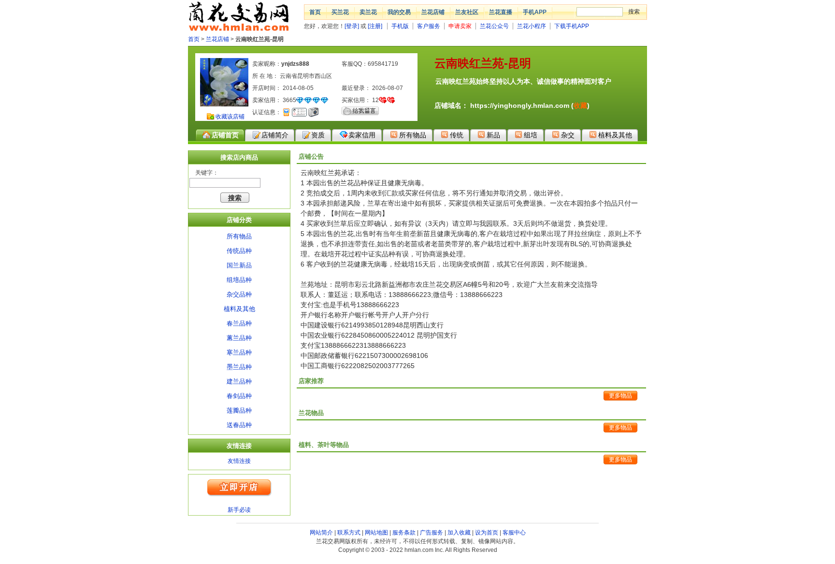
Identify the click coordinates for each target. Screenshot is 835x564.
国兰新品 (239, 265)
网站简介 (321, 532)
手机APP (535, 12)
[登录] (352, 26)
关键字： (206, 172)
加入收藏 (459, 532)
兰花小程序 (531, 26)
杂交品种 (239, 294)
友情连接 (239, 461)
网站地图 (376, 532)
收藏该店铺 (230, 116)
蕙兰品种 (239, 337)
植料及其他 (615, 135)
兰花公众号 (494, 26)
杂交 (568, 135)
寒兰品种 (239, 352)
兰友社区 (466, 12)
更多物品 (620, 395)
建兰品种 (239, 381)
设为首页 (486, 532)
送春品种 (239, 425)
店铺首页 (225, 135)
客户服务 (428, 26)
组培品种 (239, 279)
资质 (318, 135)
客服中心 (514, 532)
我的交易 (399, 12)
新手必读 (239, 509)
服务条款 (404, 532)
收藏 (580, 105)
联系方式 (348, 532)
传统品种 (239, 250)
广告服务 (431, 532)
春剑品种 (239, 396)
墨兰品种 (239, 367)
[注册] (375, 26)
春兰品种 (239, 323)
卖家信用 (361, 135)
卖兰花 (368, 12)
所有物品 (412, 135)
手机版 (400, 26)
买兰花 (340, 12)
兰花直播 (500, 12)
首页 (315, 12)
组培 (530, 135)
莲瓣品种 (239, 410)
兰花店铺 (433, 12)
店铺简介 (274, 135)
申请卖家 (460, 26)
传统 (456, 135)
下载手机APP (571, 26)
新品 (493, 135)
